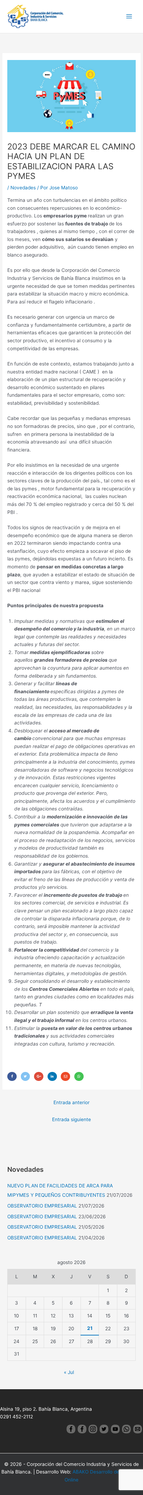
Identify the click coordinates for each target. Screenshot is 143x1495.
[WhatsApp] (79, 1076)
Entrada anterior (71, 1102)
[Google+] (38, 1076)
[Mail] (65, 1076)
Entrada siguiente (71, 1119)
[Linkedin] (52, 1076)
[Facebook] (12, 1076)
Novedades (23, 187)
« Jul (69, 1372)
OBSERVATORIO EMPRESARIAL (42, 1206)
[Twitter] (25, 1076)
